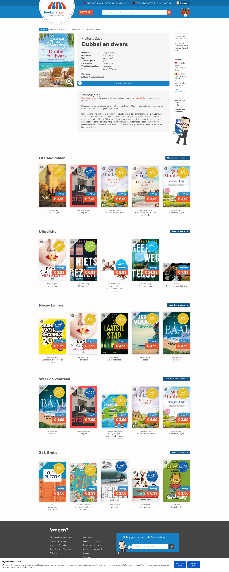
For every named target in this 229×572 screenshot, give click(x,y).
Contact (86, 553)
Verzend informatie (58, 545)
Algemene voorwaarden (93, 549)
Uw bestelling (89, 537)
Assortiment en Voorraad (60, 549)
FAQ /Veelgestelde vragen (61, 537)
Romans (62, 29)
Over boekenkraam (58, 541)
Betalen (53, 553)
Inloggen (184, 3)
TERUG (44, 30)
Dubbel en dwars (93, 29)
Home (53, 29)
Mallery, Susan (92, 38)
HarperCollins (109, 53)
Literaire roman (76, 29)
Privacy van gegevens (92, 545)
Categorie (85, 12)
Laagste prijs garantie (92, 541)
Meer (176, 158)
